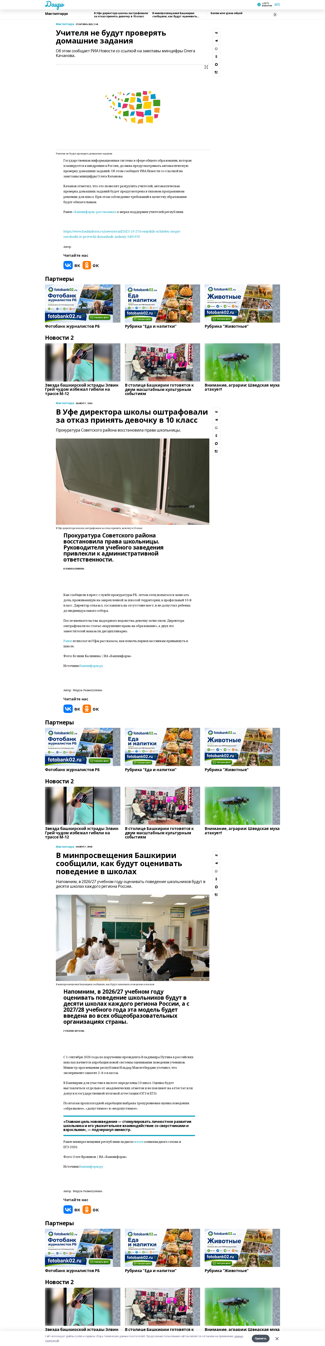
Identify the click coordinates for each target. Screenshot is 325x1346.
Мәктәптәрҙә (56, 14)
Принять (261, 1338)
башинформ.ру (91, 665)
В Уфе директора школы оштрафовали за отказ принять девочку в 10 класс (121, 15)
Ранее (67, 641)
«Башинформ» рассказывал (94, 212)
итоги (138, 1141)
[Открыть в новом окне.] (71, 265)
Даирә (54, 4)
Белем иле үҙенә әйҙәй (226, 13)
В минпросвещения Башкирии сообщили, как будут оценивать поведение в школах (174, 15)
